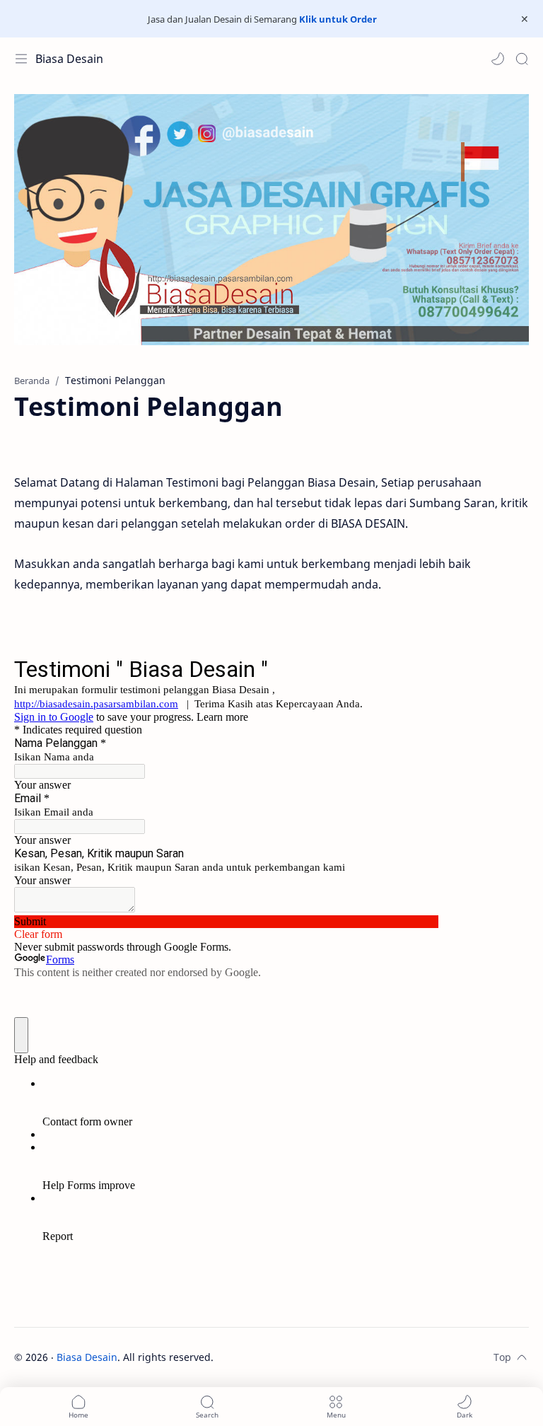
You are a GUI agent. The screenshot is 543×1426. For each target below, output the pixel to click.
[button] (497, 58)
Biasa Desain (69, 58)
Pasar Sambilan (317, 1357)
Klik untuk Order (338, 19)
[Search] (521, 58)
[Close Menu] (524, 19)
